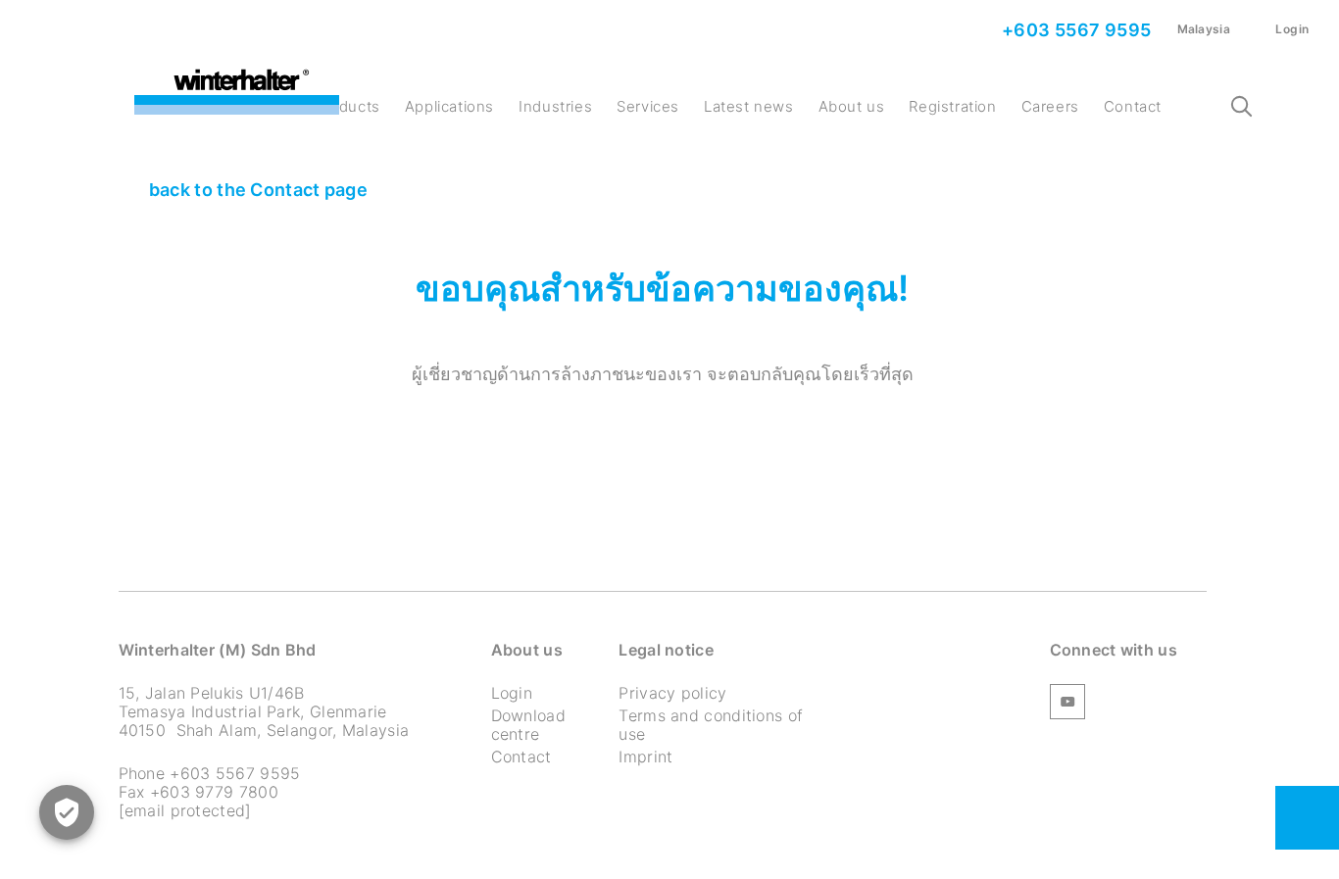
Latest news (749, 106)
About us (851, 106)
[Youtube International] (1067, 704)
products (347, 106)
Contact (1133, 106)
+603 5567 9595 (1075, 30)
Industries (555, 106)
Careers (1050, 106)
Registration (952, 106)
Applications (449, 106)
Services (648, 106)
